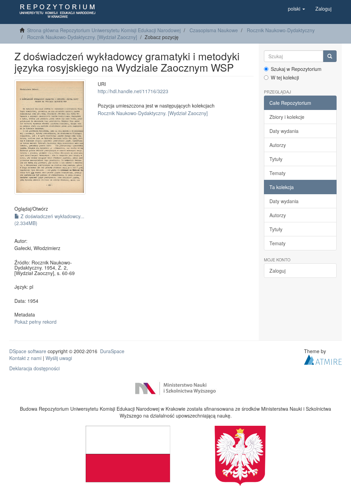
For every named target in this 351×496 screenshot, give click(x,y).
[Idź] (330, 56)
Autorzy (277, 144)
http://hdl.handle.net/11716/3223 (133, 91)
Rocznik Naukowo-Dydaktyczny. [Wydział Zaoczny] (82, 37)
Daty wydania (284, 130)
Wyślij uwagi (59, 358)
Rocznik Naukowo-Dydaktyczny (281, 30)
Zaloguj (277, 270)
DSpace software (27, 351)
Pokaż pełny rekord (35, 321)
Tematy (277, 173)
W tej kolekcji (285, 77)
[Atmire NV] (323, 359)
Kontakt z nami (25, 358)
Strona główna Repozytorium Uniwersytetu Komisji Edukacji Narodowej (104, 30)
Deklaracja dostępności (34, 368)
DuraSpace (112, 351)
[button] (296, 8)
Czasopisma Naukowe (214, 30)
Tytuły (275, 159)
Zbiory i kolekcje (286, 116)
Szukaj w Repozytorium (296, 68)
